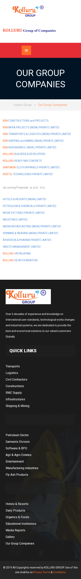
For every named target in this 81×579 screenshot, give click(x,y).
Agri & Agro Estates (18, 455)
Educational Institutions (21, 523)
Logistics (12, 373)
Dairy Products (15, 510)
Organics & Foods (17, 517)
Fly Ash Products (17, 474)
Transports (13, 366)
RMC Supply (14, 392)
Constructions (15, 386)
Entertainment (15, 461)
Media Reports (15, 530)
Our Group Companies (20, 543)
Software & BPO (16, 448)
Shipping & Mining (17, 406)
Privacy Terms (41, 572)
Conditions (59, 572)
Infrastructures (15, 399)
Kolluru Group (23, 105)
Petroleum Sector (17, 435)
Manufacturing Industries (22, 468)
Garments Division (18, 441)
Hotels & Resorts (17, 504)
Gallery (10, 537)
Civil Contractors (16, 379)
